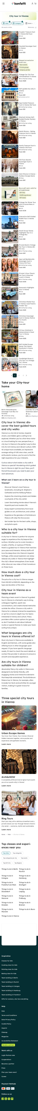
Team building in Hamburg (11, 990)
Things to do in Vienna (10, 916)
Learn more (6, 744)
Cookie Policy (6, 1024)
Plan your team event (9, 1072)
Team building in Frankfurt (11, 995)
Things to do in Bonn (27, 909)
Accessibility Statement (10, 1041)
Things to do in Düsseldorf (7, 890)
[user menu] (32, 3)
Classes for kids (7, 961)
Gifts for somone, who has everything (15, 999)
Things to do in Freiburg (24, 897)
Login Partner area (8, 1055)
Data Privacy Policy (8, 1019)
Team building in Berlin (10, 978)
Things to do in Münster (7, 910)
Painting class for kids (9, 969)
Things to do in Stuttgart (24, 883)
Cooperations (6, 1059)
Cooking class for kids (9, 965)
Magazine (5, 1036)
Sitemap (4, 1032)
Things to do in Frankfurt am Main (9, 883)
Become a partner (8, 1064)
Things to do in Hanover (7, 897)
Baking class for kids (9, 973)
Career (4, 1076)
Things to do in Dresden (7, 904)
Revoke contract (8, 1045)
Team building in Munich (10, 982)
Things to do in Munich (24, 870)
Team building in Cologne (11, 986)
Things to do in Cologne (7, 877)
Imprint (4, 1028)
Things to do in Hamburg (24, 877)
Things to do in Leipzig (24, 890)
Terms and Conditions (9, 1015)
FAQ (3, 1011)
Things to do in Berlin (10, 869)
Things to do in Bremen (24, 904)
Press (3, 1068)
